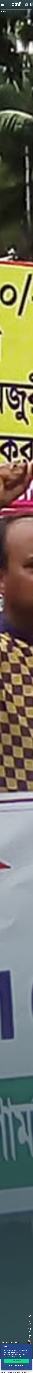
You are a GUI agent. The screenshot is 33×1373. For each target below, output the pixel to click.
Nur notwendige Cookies (16, 1365)
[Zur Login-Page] (30, 4)
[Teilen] (29, 1336)
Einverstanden (16, 1361)
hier (20, 1356)
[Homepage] (16, 4)
